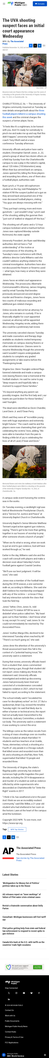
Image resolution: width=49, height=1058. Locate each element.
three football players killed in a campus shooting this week (24, 114)
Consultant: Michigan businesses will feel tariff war (24, 918)
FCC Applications (11, 1043)
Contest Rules (10, 1032)
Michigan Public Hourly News (16, 1026)
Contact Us (9, 1010)
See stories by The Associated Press (30, 859)
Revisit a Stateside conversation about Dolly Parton (23, 907)
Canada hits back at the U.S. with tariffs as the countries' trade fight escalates (23, 943)
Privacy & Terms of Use (14, 1037)
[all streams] (45, 1055)
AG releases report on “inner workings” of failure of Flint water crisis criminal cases (22, 895)
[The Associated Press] (8, 851)
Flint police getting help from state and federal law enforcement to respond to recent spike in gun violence (24, 931)
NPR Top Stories (17, 829)
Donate (40, 4)
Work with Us (10, 1016)
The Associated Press (13, 42)
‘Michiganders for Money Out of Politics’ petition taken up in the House (21, 884)
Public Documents (12, 1021)
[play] (3, 1055)
